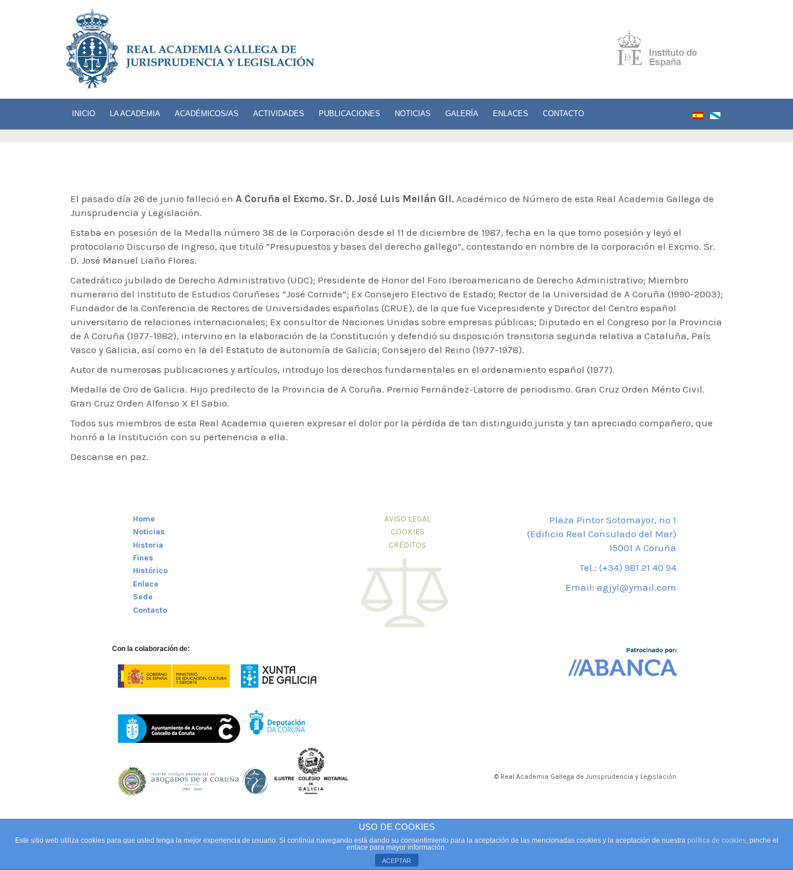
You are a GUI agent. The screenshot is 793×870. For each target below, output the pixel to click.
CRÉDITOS (407, 545)
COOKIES (407, 532)
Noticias (413, 113)
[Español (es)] (701, 118)
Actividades (278, 113)
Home (144, 519)
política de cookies (716, 840)
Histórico (150, 571)
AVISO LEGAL (407, 519)
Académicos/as (207, 113)
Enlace (145, 584)
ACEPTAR (396, 860)
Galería (461, 113)
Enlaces (510, 113)
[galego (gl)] (718, 118)
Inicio (83, 113)
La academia (135, 113)
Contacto (563, 113)
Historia (148, 545)
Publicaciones (349, 113)
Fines (143, 558)
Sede (143, 597)
